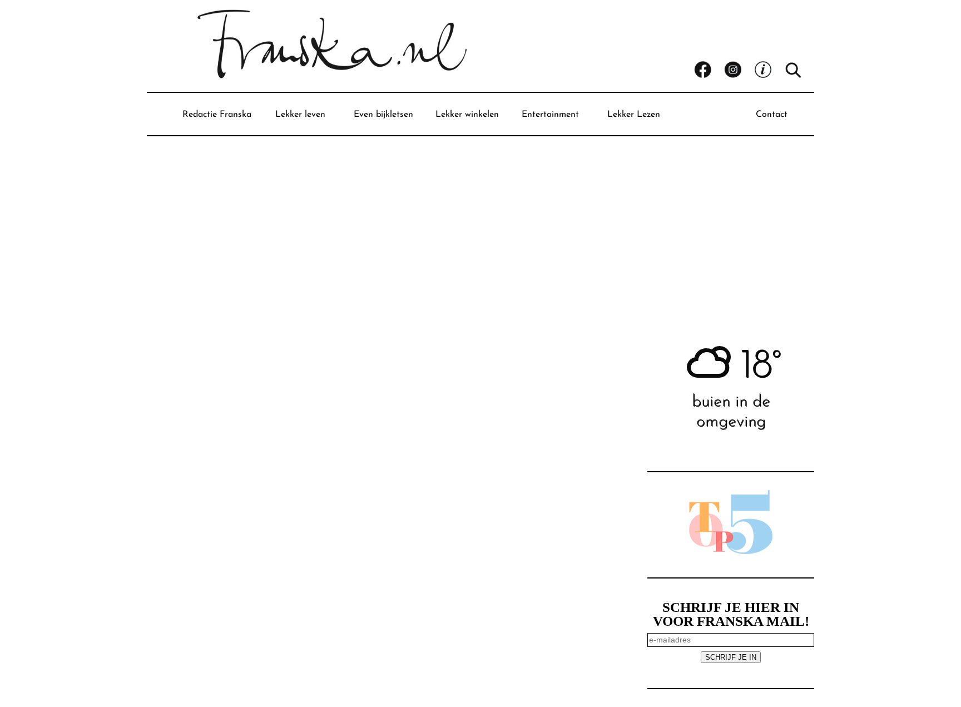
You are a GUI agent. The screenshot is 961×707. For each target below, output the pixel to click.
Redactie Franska (216, 114)
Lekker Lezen (633, 114)
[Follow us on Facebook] (709, 70)
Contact (771, 114)
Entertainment (550, 114)
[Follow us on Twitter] (769, 70)
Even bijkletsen (383, 114)
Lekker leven (300, 114)
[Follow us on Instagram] (739, 70)
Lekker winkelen (467, 114)
